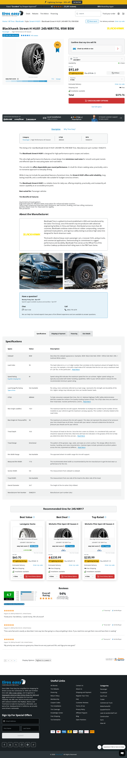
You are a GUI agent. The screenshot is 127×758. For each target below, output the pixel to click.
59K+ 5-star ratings (15, 693)
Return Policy (55, 696)
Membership (55, 699)
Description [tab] (56, 129)
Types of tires (11, 390)
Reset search (93, 21)
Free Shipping (55, 716)
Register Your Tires (82, 696)
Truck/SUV (103, 692)
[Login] (118, 13)
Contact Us (79, 685)
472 (34, 35)
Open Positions (81, 720)
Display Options (28, 660)
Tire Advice (44, 14)
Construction (104, 716)
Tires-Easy (59, 754)
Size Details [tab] (86, 334)
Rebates (35, 14)
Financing (54, 14)
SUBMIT (21, 736)
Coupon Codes (55, 703)
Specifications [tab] (41, 334)
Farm (102, 720)
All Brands (54, 685)
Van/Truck (103, 696)
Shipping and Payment (83, 692)
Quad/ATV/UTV (105, 710)
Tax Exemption (55, 720)
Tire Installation (56, 706)
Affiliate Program (81, 713)
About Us (79, 689)
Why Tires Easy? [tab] (69, 129)
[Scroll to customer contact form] (120, 118)
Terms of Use (80, 706)
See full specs (97, 107)
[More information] (33, 517)
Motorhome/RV (105, 706)
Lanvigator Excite (27, 524)
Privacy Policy (80, 709)
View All (102, 723)
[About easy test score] (18, 79)
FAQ (77, 699)
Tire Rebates (55, 689)
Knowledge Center (57, 713)
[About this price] (95, 73)
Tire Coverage (55, 709)
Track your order (109, 14)
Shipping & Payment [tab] (58, 334)
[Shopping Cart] (123, 13)
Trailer (102, 699)
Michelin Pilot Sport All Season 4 (63, 524)
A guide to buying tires (14, 379)
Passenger (5, 32)
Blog (77, 716)
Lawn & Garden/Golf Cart (108, 713)
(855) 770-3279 (72, 310)
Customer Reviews (82, 703)
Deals (28, 14)
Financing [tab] (74, 334)
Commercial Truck (106, 703)
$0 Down (116, 73)
